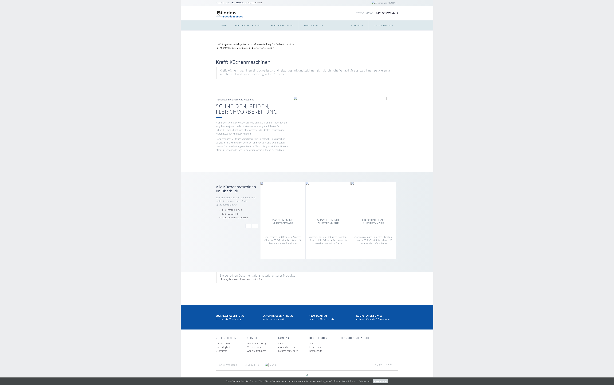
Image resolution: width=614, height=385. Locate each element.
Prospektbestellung (256, 343)
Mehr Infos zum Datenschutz (356, 381)
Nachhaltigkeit (223, 347)
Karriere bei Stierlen (288, 350)
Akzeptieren (380, 381)
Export (313, 25)
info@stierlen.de (254, 2)
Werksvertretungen (256, 350)
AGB (311, 343)
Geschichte (221, 350)
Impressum (315, 347)
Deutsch (391, 2)
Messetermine (254, 347)
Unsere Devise (223, 343)
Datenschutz (315, 350)
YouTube (273, 365)
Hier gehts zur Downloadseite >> (241, 279)
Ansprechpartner (286, 347)
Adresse (282, 343)
